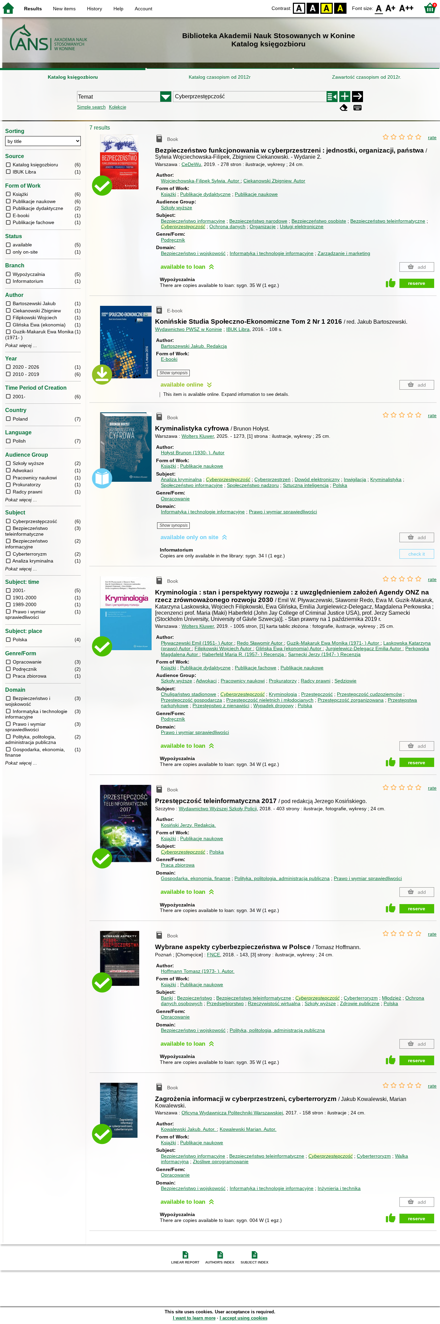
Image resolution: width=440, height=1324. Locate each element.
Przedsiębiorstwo (225, 1003)
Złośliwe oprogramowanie (221, 1161)
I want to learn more (194, 1318)
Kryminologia (283, 694)
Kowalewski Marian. (248, 1129)
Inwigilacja (355, 479)
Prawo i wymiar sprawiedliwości (283, 511)
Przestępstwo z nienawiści (220, 705)
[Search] (357, 96)
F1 (390, 8)
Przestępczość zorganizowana (351, 700)
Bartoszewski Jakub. (194, 346)
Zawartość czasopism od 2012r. (366, 77)
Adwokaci (206, 680)
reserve (416, 283)
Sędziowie (345, 680)
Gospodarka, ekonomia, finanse (195, 878)
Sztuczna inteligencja (306, 485)
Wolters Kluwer (198, 436)
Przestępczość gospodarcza (191, 700)
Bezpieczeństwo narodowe (258, 221)
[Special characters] (357, 107)
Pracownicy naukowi (243, 680)
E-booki (169, 359)
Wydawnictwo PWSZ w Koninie (188, 329)
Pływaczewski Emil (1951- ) (197, 643)
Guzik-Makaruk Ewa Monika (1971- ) (333, 643)
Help (118, 8)
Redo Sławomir (260, 643)
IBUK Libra (238, 329)
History (94, 8)
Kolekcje (117, 107)
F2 (406, 8)
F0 (379, 8)
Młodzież (391, 998)
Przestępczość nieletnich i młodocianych (270, 700)
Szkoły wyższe (176, 207)
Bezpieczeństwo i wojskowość (193, 253)
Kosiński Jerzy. (188, 825)
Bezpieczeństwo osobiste (319, 221)
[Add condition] (344, 96)
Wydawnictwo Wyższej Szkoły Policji (218, 808)
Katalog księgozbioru (73, 77)
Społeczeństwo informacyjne (192, 485)
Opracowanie (175, 498)
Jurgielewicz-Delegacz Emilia (363, 648)
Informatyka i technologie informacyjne (272, 253)
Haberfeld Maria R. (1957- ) (243, 654)
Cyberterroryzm (361, 998)
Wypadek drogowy (273, 705)
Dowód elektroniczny (317, 479)
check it (416, 554)
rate (432, 137)
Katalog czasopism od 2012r (220, 77)
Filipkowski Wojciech (223, 648)
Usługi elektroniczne (301, 226)
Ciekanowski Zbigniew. (274, 180)
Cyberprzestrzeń (272, 479)
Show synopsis (174, 373)
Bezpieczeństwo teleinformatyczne (387, 221)
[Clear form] (343, 107)
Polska (340, 485)
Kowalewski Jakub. (188, 1129)
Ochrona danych (227, 226)
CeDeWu (191, 164)
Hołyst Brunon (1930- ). (192, 452)
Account (143, 8)
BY (340, 8)
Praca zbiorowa (178, 865)
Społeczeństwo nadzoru (253, 485)
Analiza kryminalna (181, 479)
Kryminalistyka (386, 479)
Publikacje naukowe (256, 194)
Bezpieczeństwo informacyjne (193, 221)
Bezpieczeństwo (194, 998)
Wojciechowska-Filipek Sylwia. (200, 180)
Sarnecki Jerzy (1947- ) (324, 654)
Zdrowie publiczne (360, 1003)
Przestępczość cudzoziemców (369, 694)
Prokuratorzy (283, 680)
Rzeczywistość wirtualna (274, 1003)
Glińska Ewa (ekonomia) (288, 648)
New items (64, 8)
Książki (168, 194)
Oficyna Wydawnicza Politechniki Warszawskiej (232, 1112)
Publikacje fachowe (255, 667)
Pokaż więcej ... (21, 345)
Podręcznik (173, 240)
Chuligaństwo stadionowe (188, 694)
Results (33, 8)
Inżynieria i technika (339, 1188)
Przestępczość (317, 694)
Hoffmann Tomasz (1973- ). (197, 971)
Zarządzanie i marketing (344, 253)
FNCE (213, 954)
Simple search (91, 107)
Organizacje (263, 226)
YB (326, 8)
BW (312, 8)
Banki (167, 998)
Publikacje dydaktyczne (205, 194)
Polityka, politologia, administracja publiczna (282, 878)
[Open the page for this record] (127, 166)
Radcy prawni (315, 680)
